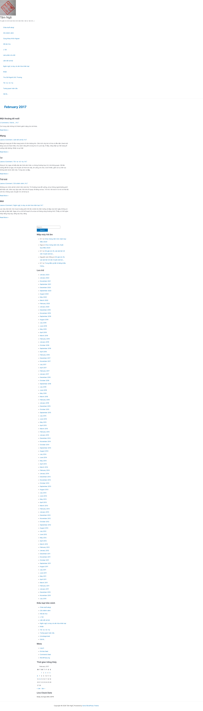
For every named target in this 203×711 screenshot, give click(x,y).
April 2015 (43, 425)
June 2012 (43, 534)
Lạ (1, 157)
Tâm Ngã (6, 17)
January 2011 (44, 589)
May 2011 (43, 576)
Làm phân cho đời (9, 55)
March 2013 (44, 505)
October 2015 (44, 409)
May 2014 (43, 461)
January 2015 (44, 435)
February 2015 (45, 432)
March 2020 (44, 300)
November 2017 (45, 361)
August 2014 (44, 451)
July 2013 (43, 493)
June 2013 (43, 496)
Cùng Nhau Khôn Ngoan (11, 38)
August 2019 (44, 319)
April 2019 (43, 332)
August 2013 (44, 489)
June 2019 (43, 326)
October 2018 (44, 345)
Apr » (43, 688)
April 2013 (43, 502)
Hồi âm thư (7, 44)
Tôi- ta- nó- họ (8, 83)
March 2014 (44, 467)
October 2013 (44, 483)
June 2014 (43, 457)
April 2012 (43, 541)
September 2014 (45, 448)
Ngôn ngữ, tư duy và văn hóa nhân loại (16, 66)
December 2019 (45, 310)
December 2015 (45, 406)
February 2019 (45, 339)
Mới (2, 201)
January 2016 (44, 403)
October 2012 (44, 521)
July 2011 (43, 570)
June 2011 (43, 573)
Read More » (4, 130)
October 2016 (44, 380)
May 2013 (43, 499)
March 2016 (44, 396)
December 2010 (45, 592)
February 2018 (45, 355)
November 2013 (45, 480)
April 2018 (43, 351)
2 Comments (4, 122)
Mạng (3, 135)
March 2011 (44, 582)
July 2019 (43, 323)
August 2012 (44, 528)
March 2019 (44, 335)
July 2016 (43, 387)
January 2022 (44, 278)
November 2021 (45, 281)
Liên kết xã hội (8, 61)
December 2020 (45, 287)
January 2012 (44, 550)
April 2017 (43, 367)
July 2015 (43, 416)
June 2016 (43, 390)
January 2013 (44, 512)
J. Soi (5, 49)
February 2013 (45, 509)
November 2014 (45, 441)
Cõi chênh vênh (8, 33)
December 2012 (45, 515)
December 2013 (45, 477)
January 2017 (44, 374)
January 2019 (44, 342)
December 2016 (45, 377)
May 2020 (43, 297)
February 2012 (45, 547)
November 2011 (45, 557)
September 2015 (45, 412)
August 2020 (44, 294)
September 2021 (45, 284)
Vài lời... (12, 122)
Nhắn (5, 72)
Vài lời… (5, 94)
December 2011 (45, 554)
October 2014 (44, 444)
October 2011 (44, 560)
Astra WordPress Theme (90, 705)
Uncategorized (45, 636)
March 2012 (44, 544)
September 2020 (45, 291)
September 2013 (45, 486)
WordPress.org (45, 658)
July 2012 (43, 531)
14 (40, 679)
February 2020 (45, 303)
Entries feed (44, 651)
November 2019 (45, 313)
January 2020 (44, 307)
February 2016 (45, 400)
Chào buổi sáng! (8, 27)
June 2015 (43, 419)
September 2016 (45, 384)
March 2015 (44, 428)
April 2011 (43, 579)
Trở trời (3, 179)
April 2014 (43, 464)
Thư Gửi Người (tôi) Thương (12, 77)
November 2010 (45, 595)
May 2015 (43, 422)
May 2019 (43, 329)
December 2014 (45, 438)
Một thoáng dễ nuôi (9, 118)
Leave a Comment (6, 140)
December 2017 (45, 358)
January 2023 (44, 275)
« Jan (38, 688)
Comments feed (45, 654)
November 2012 (45, 518)
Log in (42, 648)
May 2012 (43, 538)
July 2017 (43, 364)
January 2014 (44, 473)
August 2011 (44, 566)
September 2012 (45, 525)
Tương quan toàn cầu (10, 88)
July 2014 (43, 454)
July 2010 (43, 598)
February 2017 (44, 371)
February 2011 (44, 586)
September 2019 (45, 316)
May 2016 (43, 393)
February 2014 (45, 470)
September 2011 (45, 563)
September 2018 (45, 348)
